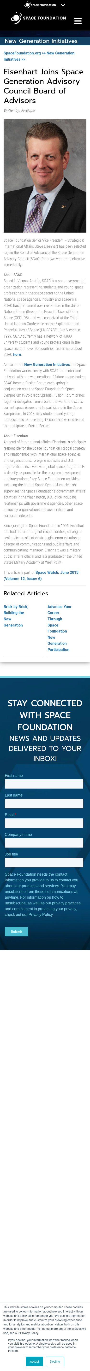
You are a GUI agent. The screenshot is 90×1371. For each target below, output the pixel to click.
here (17, 354)
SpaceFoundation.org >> (25, 53)
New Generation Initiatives (47, 364)
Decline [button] (55, 1361)
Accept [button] (34, 1361)
